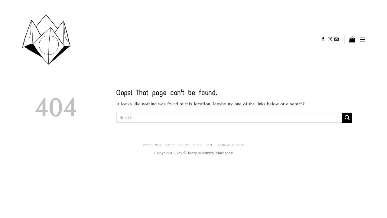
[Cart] (352, 39)
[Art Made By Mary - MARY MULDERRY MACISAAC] (62, 39)
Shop (197, 145)
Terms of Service (230, 145)
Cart (209, 145)
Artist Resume (177, 145)
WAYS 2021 (152, 145)
